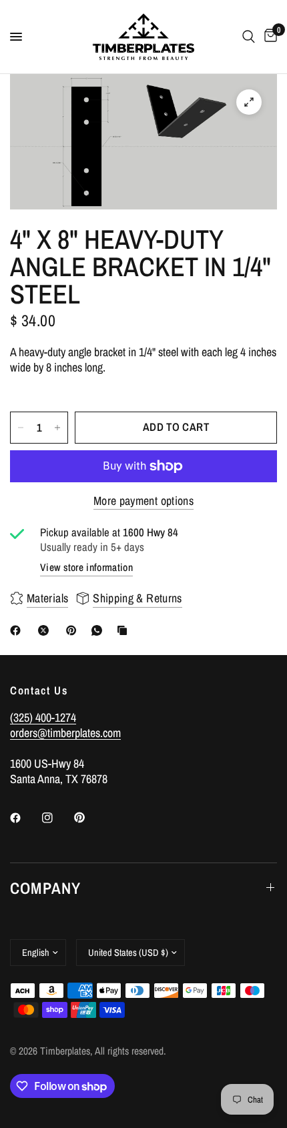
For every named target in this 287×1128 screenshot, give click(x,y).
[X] (46, 630)
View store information (86, 567)
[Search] (249, 36)
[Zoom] (249, 102)
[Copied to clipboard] (125, 630)
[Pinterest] (74, 630)
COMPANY (45, 888)
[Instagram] (56, 817)
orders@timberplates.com (65, 732)
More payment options (143, 501)
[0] (268, 36)
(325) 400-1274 (43, 717)
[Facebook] (18, 630)
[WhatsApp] (99, 630)
